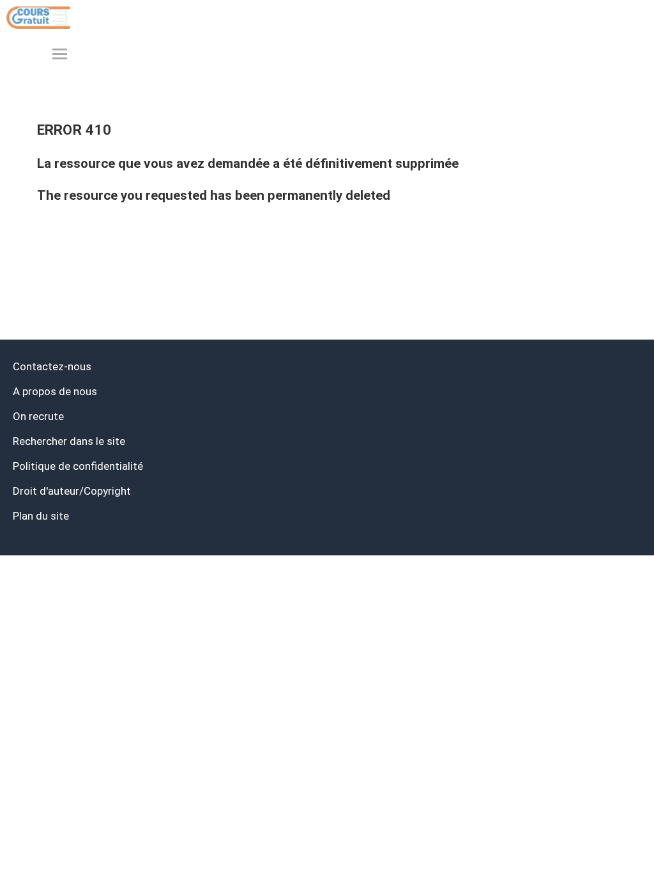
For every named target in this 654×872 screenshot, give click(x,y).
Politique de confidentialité (78, 466)
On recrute (38, 416)
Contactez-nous (52, 366)
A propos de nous (55, 391)
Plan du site (41, 515)
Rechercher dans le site (69, 441)
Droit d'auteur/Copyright (72, 491)
